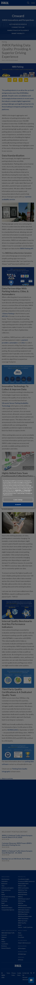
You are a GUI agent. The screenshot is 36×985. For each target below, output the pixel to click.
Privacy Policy (27, 490)
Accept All (18, 504)
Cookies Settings (18, 499)
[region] (18, 492)
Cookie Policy (18, 490)
